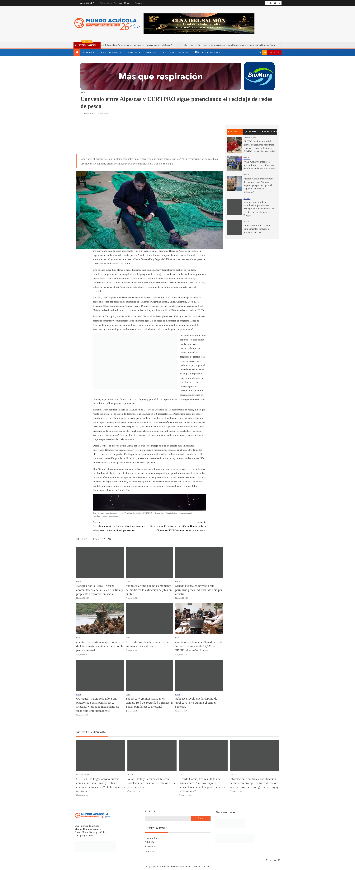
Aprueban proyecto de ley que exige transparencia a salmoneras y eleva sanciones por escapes (119, 526)
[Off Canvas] (75, 3)
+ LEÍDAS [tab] (251, 132)
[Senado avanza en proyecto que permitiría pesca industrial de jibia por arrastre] (199, 562)
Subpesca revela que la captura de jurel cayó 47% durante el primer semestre (196, 702)
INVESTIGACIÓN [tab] (270, 132)
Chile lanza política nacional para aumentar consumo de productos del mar (270, 45)
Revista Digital (153, 53)
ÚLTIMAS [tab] (234, 132)
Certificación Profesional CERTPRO (138, 513)
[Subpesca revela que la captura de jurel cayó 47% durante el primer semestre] (199, 675)
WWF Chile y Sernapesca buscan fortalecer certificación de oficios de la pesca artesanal (259, 165)
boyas (121, 513)
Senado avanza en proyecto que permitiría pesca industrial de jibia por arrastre (198, 590)
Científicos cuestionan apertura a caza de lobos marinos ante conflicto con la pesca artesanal (99, 646)
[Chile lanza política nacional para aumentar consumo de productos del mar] (234, 227)
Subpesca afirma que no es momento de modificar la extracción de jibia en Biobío (149, 590)
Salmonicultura (250, 137)
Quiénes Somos (106, 3)
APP (172, 53)
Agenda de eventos (111, 53)
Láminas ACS (133, 53)
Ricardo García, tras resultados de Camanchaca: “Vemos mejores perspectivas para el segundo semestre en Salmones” (259, 185)
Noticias (87, 53)
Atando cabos (111, 513)
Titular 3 (247, 198)
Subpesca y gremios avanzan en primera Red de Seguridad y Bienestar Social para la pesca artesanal (149, 702)
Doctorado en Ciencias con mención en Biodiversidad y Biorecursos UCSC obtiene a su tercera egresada (178, 526)
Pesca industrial (171, 513)
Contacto (138, 3)
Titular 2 (247, 158)
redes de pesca (114, 516)
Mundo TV (184, 53)
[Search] (260, 52)
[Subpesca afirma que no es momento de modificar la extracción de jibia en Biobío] (149, 562)
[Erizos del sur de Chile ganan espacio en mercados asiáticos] (149, 618)
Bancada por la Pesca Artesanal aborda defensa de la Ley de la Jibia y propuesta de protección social (99, 590)
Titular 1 (247, 175)
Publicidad (118, 3)
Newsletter (128, 3)
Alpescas (101, 513)
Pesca (82, 92)
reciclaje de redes (100, 516)
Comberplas (158, 513)
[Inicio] (76, 52)
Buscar (150, 811)
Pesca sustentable (185, 513)
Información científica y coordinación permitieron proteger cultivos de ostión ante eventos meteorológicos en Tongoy (183, 45)
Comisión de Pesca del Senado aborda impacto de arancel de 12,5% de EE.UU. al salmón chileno (198, 646)
